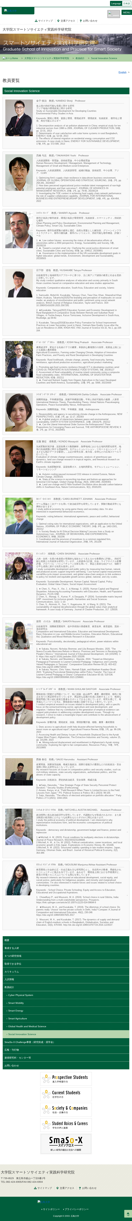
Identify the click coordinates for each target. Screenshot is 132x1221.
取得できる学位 (12, 963)
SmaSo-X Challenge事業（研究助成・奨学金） (29, 1042)
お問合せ (90, 20)
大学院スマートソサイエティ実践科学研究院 (37, 29)
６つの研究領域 (12, 956)
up (128, 1215)
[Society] (66, 1109)
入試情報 (9, 979)
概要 (6, 940)
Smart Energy (15, 1010)
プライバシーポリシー (77, 1209)
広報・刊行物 (11, 1049)
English (122, 72)
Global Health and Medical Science (27, 1026)
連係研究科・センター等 (17, 1057)
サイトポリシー (51, 1209)
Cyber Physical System (20, 995)
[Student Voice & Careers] (66, 1125)
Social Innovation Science (22, 1034)
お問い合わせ (11, 1065)
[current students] (66, 1094)
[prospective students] (66, 1078)
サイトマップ (45, 20)
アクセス (68, 20)
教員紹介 (80, 58)
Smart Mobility (16, 1003)
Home (15, 58)
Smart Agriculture (17, 1018)
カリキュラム (11, 971)
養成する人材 (11, 948)
